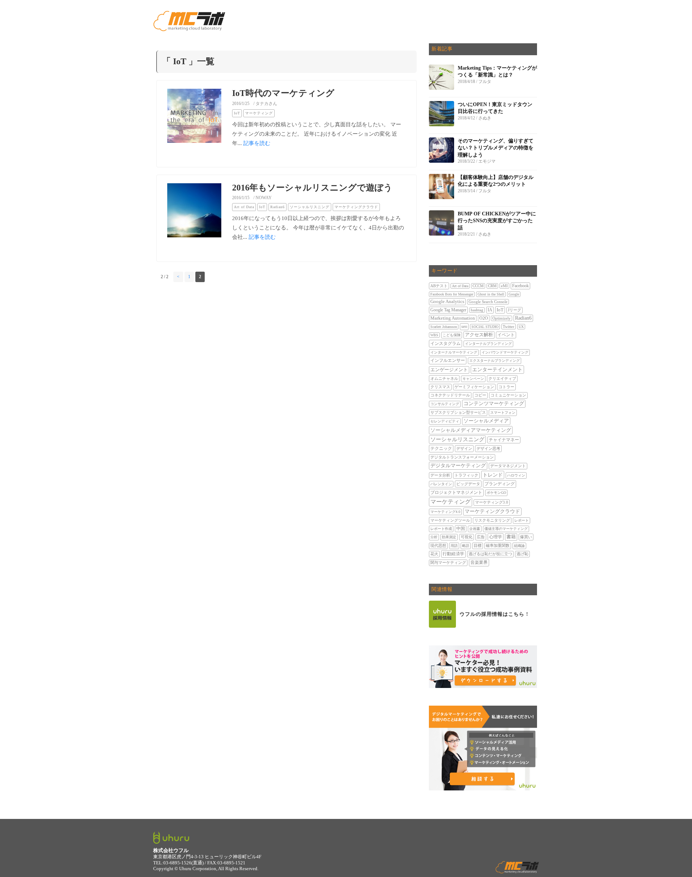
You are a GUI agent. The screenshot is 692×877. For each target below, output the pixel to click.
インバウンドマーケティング (505, 352)
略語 (465, 546)
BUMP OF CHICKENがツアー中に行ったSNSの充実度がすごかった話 (497, 221)
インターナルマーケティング (453, 352)
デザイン (464, 448)
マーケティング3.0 (491, 502)
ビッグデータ (468, 484)
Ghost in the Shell (491, 294)
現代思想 (438, 546)
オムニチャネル (444, 378)
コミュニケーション (508, 395)
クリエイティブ (502, 378)
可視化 (467, 537)
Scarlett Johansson (443, 327)
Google (514, 294)
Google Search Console (488, 302)
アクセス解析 (479, 334)
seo (464, 326)
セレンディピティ (444, 421)
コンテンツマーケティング (493, 403)
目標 (478, 546)
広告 (481, 537)
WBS (434, 335)
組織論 (519, 546)
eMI (504, 286)
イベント (506, 335)
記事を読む (256, 143)
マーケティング (259, 113)
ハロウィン (516, 475)
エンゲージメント (449, 369)
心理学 (495, 536)
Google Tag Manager (448, 309)
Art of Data (244, 207)
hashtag (477, 310)
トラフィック (466, 475)
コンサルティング (444, 404)
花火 (434, 554)
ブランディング (499, 483)
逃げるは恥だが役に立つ (490, 554)
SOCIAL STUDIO (484, 327)
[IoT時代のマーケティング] (194, 131)
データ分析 (440, 475)
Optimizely (501, 318)
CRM (492, 286)
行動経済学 (453, 553)
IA (490, 309)
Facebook (520, 285)
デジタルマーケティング (458, 465)
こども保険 (452, 335)
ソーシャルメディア (486, 421)
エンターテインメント (497, 369)
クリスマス (440, 387)
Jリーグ (514, 310)
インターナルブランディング (488, 344)
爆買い (526, 537)
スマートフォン (502, 413)
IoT (237, 113)
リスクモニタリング (492, 520)
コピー (480, 395)
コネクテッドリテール (450, 395)
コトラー (506, 387)
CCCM (478, 286)
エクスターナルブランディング (494, 361)
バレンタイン (441, 484)
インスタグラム (445, 343)
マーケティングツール (450, 520)
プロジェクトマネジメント (456, 492)
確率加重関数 (498, 546)
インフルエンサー (447, 360)
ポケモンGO (496, 493)
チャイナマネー (504, 440)
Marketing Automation (452, 318)
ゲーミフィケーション (474, 387)
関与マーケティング (448, 563)
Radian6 (277, 207)
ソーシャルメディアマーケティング (470, 430)
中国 (460, 528)
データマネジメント (508, 466)
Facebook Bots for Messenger (451, 294)
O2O (483, 318)
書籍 (511, 536)
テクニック (441, 448)
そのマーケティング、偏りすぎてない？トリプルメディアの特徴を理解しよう (495, 148)
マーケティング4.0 (445, 512)
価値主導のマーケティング (506, 529)
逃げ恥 (522, 554)
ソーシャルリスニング (309, 207)
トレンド (493, 475)
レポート (521, 520)
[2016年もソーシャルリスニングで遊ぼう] (194, 225)
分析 (434, 537)
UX (521, 327)
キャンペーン (473, 379)
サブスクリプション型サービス (458, 413)
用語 (454, 546)
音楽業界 (479, 562)
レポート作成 (441, 529)
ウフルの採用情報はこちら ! (494, 614)
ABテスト (439, 286)
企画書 (474, 529)
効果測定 (449, 537)
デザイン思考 (488, 448)
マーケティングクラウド (356, 207)
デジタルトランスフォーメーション (462, 457)
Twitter (508, 326)
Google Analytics (447, 301)
